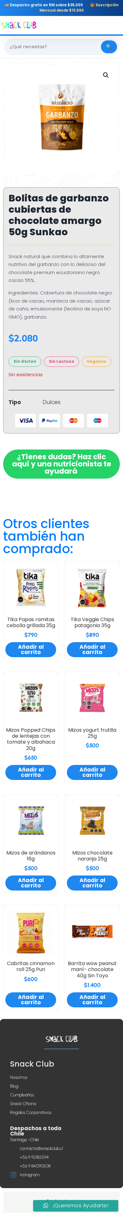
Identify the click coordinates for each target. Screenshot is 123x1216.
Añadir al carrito (31, 649)
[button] (106, 75)
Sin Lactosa (61, 361)
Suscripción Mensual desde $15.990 (79, 8)
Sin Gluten (25, 361)
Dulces (52, 402)
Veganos (96, 361)
